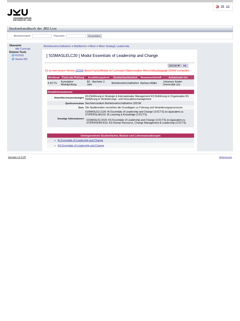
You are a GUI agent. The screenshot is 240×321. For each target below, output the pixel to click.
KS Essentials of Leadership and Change (81, 145)
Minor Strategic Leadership (114, 46)
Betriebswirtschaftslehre (57, 46)
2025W (79, 70)
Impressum (225, 157)
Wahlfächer (80, 46)
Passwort (59, 35)
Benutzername (22, 35)
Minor (93, 46)
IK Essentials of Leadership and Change (80, 140)
